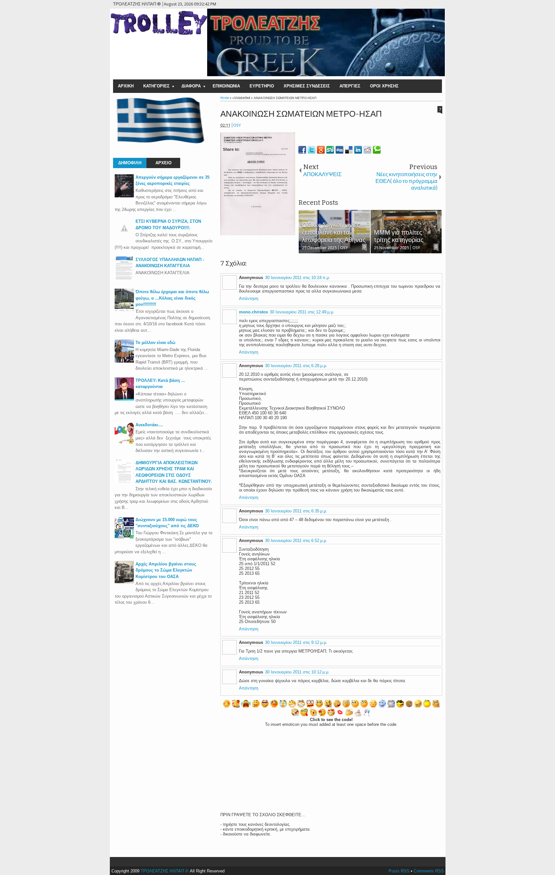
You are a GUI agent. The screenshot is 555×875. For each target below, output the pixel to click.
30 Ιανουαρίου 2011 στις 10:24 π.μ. (297, 277)
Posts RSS (399, 871)
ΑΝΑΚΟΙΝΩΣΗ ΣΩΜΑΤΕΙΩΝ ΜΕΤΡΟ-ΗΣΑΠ (301, 114)
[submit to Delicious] (349, 150)
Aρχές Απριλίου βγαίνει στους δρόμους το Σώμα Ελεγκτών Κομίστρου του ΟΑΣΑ (166, 570)
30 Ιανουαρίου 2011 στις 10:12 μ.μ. (297, 672)
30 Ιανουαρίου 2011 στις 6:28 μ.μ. (296, 365)
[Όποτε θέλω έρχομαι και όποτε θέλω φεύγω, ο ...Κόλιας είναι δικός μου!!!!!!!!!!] (124, 310)
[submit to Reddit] (367, 150)
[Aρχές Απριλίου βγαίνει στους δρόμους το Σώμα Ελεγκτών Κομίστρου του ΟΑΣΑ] (124, 582)
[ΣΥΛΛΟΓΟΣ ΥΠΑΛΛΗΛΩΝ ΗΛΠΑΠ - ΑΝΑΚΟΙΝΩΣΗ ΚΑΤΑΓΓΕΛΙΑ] (124, 278)
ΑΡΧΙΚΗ (126, 86)
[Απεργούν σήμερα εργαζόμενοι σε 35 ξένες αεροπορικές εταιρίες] (124, 196)
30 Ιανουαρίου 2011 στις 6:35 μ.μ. (296, 511)
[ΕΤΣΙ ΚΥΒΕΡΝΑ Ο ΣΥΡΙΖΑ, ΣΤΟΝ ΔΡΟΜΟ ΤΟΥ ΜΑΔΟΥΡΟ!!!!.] (124, 236)
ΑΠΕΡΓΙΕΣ (349, 86)
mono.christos (253, 312)
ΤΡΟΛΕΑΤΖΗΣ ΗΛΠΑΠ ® (165, 871)
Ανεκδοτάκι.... (149, 424)
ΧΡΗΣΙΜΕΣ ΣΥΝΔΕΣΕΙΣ (307, 86)
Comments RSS (429, 871)
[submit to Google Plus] (321, 150)
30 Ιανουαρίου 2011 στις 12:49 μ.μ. (302, 312)
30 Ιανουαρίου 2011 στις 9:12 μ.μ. (296, 642)
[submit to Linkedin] (358, 150)
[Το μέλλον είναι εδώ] (124, 361)
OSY (237, 125)
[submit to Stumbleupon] (330, 150)
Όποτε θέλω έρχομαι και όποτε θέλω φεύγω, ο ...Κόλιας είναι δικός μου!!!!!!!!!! (172, 298)
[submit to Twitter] (311, 150)
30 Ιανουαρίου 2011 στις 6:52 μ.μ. (296, 540)
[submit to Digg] (339, 150)
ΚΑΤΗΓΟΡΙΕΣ (156, 86)
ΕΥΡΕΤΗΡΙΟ (262, 86)
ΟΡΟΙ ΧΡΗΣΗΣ (384, 86)
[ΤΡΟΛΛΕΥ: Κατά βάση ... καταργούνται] (124, 399)
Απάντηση (248, 298)
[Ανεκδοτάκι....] (124, 443)
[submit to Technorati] (377, 150)
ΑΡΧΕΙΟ (163, 162)
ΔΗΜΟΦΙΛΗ (129, 162)
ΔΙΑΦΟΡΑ (191, 86)
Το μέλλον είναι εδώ (155, 342)
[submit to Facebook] (302, 150)
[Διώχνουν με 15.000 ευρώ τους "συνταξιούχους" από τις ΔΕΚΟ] (124, 538)
